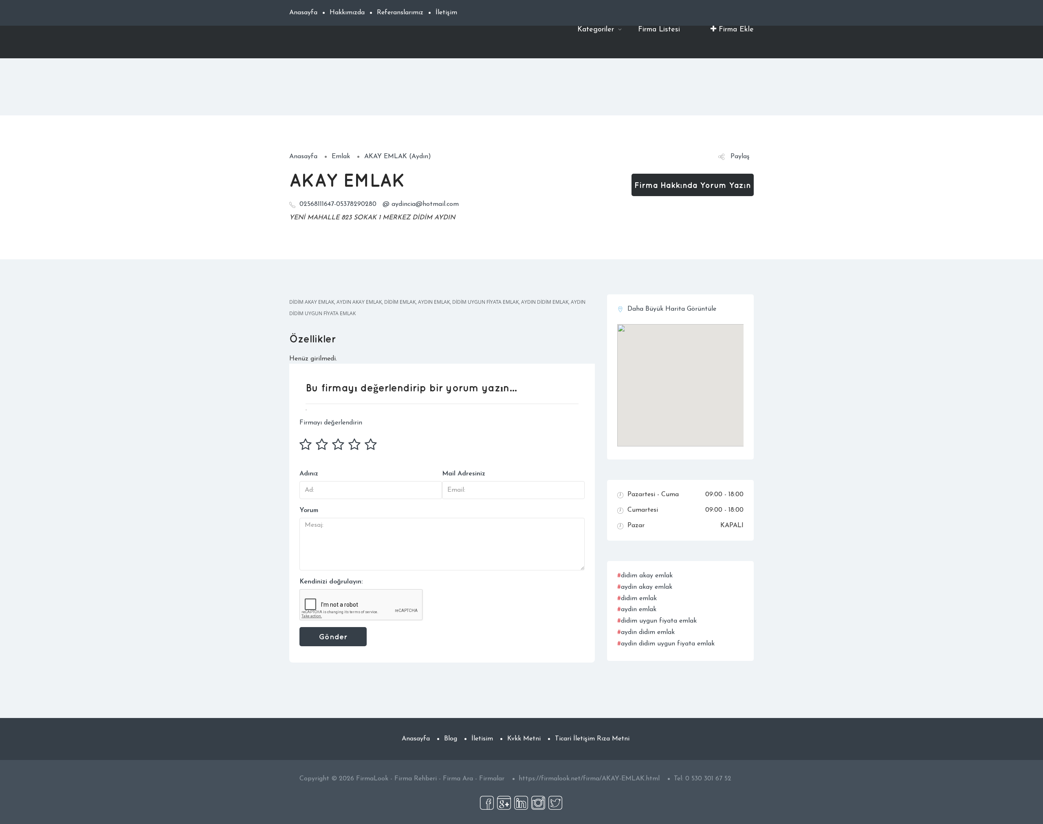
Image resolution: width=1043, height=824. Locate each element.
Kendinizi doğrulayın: (331, 582)
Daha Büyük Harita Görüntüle (671, 309)
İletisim (482, 739)
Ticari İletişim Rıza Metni (592, 739)
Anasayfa (303, 12)
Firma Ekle (735, 29)
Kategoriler (596, 29)
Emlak (341, 156)
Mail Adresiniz (463, 474)
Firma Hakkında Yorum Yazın (692, 185)
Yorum (308, 510)
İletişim (446, 12)
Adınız (308, 474)
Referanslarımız (400, 12)
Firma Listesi (659, 29)
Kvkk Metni (524, 739)
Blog (450, 739)
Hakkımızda (347, 12)
